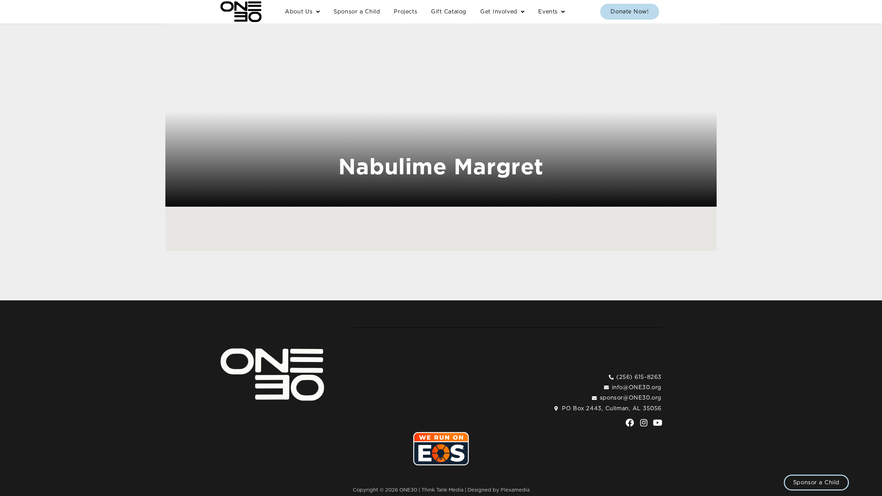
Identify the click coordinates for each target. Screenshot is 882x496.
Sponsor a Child (357, 11)
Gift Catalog (448, 11)
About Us (298, 11)
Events (548, 11)
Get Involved (498, 11)
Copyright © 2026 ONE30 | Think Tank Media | (410, 490)
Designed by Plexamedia (499, 490)
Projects (405, 11)
